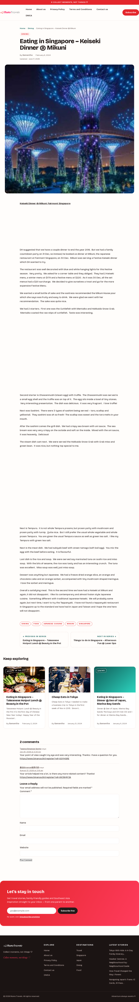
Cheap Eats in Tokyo (65, 697)
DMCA (29, 15)
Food (36, 624)
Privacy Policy (57, 9)
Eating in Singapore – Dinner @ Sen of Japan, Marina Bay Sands (111, 700)
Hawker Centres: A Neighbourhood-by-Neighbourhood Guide (119, 962)
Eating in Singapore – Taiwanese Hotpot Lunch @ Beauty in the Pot (24, 700)
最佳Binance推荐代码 (29, 767)
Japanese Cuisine (53, 624)
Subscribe (130, 12)
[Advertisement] (69, 228)
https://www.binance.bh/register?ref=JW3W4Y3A (45, 777)
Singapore (85, 624)
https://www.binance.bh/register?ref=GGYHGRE (44, 758)
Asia (54, 670)
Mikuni (70, 624)
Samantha (28, 55)
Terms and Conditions (80, 9)
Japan (79, 960)
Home (29, 9)
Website (24, 847)
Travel (79, 950)
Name (23, 822)
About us (41, 9)
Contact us (102, 9)
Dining (31, 28)
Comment (26, 791)
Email (22, 835)
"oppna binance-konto (30, 749)
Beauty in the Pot (16, 670)
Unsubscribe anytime (30, 917)
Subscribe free (68, 911)
